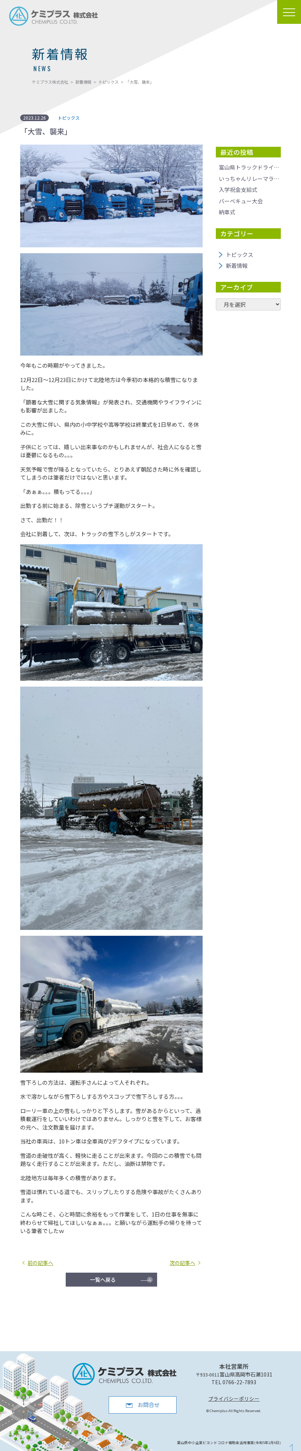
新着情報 (237, 265)
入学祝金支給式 (238, 189)
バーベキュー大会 (241, 201)
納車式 (227, 212)
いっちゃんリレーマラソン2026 (258, 178)
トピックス (239, 254)
